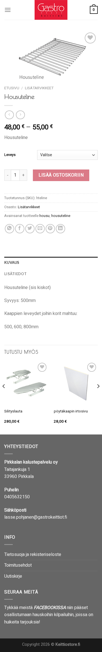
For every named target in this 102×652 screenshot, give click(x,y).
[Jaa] (9, 228)
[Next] (98, 397)
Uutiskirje (13, 576)
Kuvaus (12, 262)
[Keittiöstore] (51, 10)
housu (44, 215)
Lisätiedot (15, 273)
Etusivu (11, 88)
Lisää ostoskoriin (61, 175)
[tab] (51, 262)
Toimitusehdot (18, 565)
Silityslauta (13, 411)
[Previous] (4, 397)
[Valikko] (7, 10)
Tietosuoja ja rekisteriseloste (32, 554)
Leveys (10, 155)
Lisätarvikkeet (39, 88)
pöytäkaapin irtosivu (71, 411)
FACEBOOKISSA (50, 607)
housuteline (60, 215)
